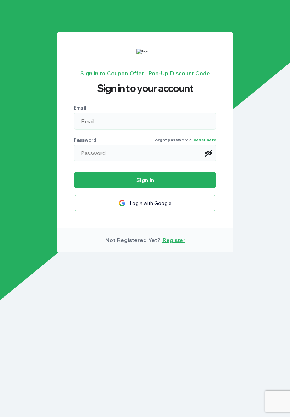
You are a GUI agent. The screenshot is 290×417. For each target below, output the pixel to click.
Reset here (204, 139)
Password (85, 140)
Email (80, 108)
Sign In (145, 179)
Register (173, 239)
